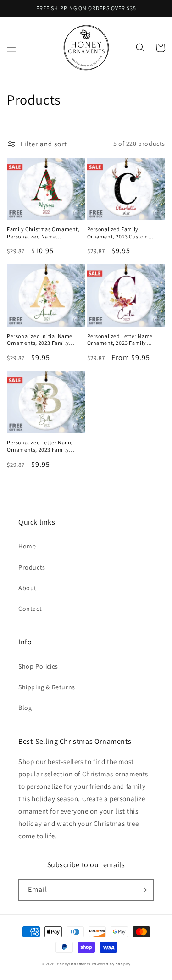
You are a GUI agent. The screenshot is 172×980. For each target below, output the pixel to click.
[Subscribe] (143, 890)
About (27, 588)
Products (31, 567)
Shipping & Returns (46, 687)
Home (27, 546)
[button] (11, 48)
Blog (25, 707)
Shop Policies (38, 666)
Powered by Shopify (111, 963)
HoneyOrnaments (73, 963)
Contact (30, 608)
